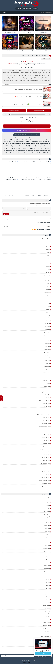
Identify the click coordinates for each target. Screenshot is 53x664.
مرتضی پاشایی (47, 562)
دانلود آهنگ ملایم (46, 474)
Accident (29, 662)
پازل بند (48, 286)
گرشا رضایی (47, 517)
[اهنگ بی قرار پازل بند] (10, 169)
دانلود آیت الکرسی (46, 434)
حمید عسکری (47, 300)
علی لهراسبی (47, 500)
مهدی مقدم (47, 579)
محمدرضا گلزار (47, 551)
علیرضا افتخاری (47, 366)
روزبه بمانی (48, 320)
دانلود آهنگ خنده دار (46, 423)
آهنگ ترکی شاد (9, 50)
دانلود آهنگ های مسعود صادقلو (43, 446)
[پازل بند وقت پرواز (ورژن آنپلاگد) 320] (27, 186)
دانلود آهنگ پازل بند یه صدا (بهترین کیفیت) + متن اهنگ (35, 55)
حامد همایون (47, 292)
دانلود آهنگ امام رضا (46, 437)
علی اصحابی (47, 363)
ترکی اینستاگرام (47, 386)
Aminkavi (27, 662)
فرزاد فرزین (48, 508)
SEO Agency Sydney (45, 636)
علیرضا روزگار (47, 369)
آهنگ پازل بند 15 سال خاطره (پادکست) (43, 177)
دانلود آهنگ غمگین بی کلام (44, 480)
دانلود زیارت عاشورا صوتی (45, 412)
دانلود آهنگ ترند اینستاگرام (26, 32)
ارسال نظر (6, 214)
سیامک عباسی (47, 332)
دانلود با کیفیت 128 (13, 110)
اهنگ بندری (47, 619)
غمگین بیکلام (47, 395)
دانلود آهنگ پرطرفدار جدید (44, 452)
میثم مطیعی (47, 591)
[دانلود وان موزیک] (26, 4)
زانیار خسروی (47, 323)
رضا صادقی (48, 315)
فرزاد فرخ (48, 505)
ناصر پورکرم (48, 597)
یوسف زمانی (47, 611)
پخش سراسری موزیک (45, 634)
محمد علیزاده (47, 554)
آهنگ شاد (35, 8)
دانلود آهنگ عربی (46, 489)
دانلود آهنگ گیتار (46, 417)
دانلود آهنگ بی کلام (46, 483)
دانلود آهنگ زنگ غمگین (45, 477)
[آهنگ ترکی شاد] (10, 41)
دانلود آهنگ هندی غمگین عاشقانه (43, 414)
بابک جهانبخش (47, 275)
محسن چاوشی (47, 537)
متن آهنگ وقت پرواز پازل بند (10, 195)
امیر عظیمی (47, 261)
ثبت (27, 119)
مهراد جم (48, 585)
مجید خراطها (47, 528)
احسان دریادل (47, 241)
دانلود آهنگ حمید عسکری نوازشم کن (26, 50)
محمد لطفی (47, 557)
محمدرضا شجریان (46, 548)
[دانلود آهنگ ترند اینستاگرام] (26, 23)
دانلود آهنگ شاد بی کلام (45, 449)
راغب (49, 306)
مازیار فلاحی (47, 520)
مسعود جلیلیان (47, 568)
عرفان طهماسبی (47, 360)
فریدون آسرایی (47, 511)
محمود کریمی (47, 559)
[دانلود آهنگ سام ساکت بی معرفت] (10, 23)
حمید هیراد (47, 303)
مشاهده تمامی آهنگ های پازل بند (26, 126)
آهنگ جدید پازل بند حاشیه (27, 177)
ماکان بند (48, 522)
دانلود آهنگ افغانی (43, 50)
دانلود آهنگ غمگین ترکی (45, 463)
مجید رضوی (47, 531)
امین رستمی (47, 266)
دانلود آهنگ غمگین (46, 392)
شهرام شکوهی (47, 352)
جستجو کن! (3, 12)
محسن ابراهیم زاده (46, 534)
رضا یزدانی (48, 318)
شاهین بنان (47, 346)
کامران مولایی (47, 514)
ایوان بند (48, 272)
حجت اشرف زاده (46, 298)
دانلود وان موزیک (11, 63)
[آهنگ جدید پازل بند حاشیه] (27, 169)
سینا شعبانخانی (47, 343)
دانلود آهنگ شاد (46, 443)
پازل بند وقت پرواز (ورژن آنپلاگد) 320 (27, 195)
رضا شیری (48, 312)
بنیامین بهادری (47, 280)
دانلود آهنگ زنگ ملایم (45, 429)
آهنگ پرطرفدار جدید (27, 8)
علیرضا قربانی (47, 375)
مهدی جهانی (47, 577)
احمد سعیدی (47, 243)
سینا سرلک (48, 340)
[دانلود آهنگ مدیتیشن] (43, 23)
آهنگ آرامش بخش (46, 380)
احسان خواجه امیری (46, 238)
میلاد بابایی (47, 594)
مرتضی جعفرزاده (47, 565)
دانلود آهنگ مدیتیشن (43, 32)
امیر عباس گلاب (47, 258)
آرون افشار (48, 249)
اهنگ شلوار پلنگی (46, 628)
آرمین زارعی (47, 246)
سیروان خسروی (47, 335)
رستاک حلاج (47, 309)
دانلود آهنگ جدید (29, 61)
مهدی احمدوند (47, 574)
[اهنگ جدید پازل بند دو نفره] (43, 186)
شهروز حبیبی (47, 357)
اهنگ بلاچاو (47, 616)
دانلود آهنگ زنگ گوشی (45, 457)
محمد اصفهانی (47, 545)
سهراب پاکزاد (47, 329)
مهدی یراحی (47, 582)
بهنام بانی (48, 283)
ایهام (49, 269)
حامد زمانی (48, 289)
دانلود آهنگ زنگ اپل (46, 471)
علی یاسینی (47, 502)
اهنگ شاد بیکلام (46, 625)
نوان (49, 602)
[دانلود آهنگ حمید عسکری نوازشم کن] (26, 41)
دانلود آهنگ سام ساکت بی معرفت (10, 32)
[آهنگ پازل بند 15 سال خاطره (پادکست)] (43, 169)
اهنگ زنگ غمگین (46, 622)
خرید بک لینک (47, 631)
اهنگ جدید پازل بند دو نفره (43, 195)
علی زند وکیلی (47, 377)
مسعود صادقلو (47, 571)
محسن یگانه (47, 542)
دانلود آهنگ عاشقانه (46, 466)
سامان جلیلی (47, 326)
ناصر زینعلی (48, 599)
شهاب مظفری (47, 349)
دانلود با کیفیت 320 (38, 110)
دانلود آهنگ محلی (46, 460)
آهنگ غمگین (18, 8)
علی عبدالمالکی (47, 497)
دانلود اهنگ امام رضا (46, 389)
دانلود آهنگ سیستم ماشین (44, 426)
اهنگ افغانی (47, 614)
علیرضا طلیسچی (46, 372)
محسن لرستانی (47, 539)
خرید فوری (43, 653)
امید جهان (48, 255)
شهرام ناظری (47, 355)
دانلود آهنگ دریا (46, 420)
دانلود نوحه (47, 409)
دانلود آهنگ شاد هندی (45, 432)
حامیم (48, 295)
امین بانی (48, 263)
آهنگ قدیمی (47, 383)
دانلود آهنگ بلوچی (46, 454)
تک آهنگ (43, 58)
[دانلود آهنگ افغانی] (43, 41)
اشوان (48, 252)
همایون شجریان (46, 605)
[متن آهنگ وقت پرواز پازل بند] (10, 186)
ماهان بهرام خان (46, 525)
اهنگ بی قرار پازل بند (10, 177)
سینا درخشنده (47, 337)
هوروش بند (47, 608)
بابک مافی (48, 278)
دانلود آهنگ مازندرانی (46, 469)
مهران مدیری (47, 588)
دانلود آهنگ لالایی (46, 440)
